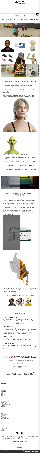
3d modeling (3, 405)
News (2, 393)
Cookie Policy (18, 438)
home (2, 384)
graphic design (4, 388)
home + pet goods (4, 428)
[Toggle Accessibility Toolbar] (37, 14)
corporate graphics (4, 414)
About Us (3, 394)
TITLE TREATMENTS (3, 413)
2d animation (3, 385)
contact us (3, 396)
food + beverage (3, 426)
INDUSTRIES (3, 390)
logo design (3, 415)
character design (4, 406)
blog (2, 392)
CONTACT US (20, 444)
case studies (3, 391)
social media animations (5, 400)
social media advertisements (5, 419)
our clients (3, 395)
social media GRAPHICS (4, 416)
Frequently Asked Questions (33, 438)
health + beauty (3, 427)
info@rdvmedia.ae (20, 437)
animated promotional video (5, 404)
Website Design (3, 403)
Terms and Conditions (24, 438)
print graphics (3, 417)
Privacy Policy (13, 438)
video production (4, 389)
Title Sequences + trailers (5, 412)
